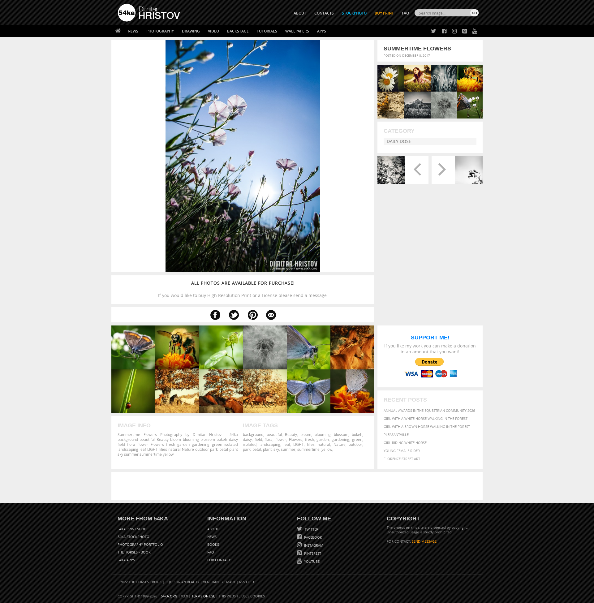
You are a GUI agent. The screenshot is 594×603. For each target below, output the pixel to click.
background (253, 434)
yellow (326, 449)
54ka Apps (126, 560)
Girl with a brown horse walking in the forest (427, 426)
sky (276, 449)
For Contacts (219, 560)
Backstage (238, 31)
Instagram (313, 545)
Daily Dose (399, 141)
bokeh (357, 434)
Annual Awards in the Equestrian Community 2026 (429, 410)
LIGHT (298, 444)
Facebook (312, 537)
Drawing (191, 31)
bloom (305, 434)
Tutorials (267, 31)
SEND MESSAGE (424, 541)
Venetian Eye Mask (219, 581)
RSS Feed (246, 581)
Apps (321, 31)
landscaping (270, 444)
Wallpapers (297, 31)
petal (256, 449)
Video (213, 31)
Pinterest (312, 553)
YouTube (311, 561)
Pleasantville (396, 434)
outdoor (355, 444)
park (247, 449)
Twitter (311, 529)
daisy (247, 439)
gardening (340, 439)
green (357, 439)
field (258, 439)
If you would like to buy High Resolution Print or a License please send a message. (243, 289)
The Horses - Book (134, 552)
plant (267, 449)
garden (322, 439)
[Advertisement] (298, 486)
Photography (160, 31)
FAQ (405, 13)
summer (288, 449)
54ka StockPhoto (133, 536)
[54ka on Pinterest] (463, 31)
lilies (311, 444)
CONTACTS (324, 13)
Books (213, 544)
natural (324, 444)
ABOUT (300, 13)
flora (269, 439)
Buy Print (384, 13)
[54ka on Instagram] (453, 31)
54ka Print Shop (132, 529)
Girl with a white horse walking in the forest (425, 418)
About (213, 529)
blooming (323, 434)
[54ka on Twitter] (432, 31)
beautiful (274, 434)
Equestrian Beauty (182, 581)
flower (280, 439)
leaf (287, 444)
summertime (308, 449)
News (133, 31)
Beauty (291, 434)
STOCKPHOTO (354, 13)
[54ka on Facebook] (443, 31)
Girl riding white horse (405, 442)
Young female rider (402, 450)
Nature (340, 444)
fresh (309, 439)
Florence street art (402, 458)
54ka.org (169, 596)
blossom (341, 434)
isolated (249, 444)
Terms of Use (203, 596)
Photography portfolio (140, 544)
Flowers (295, 439)
